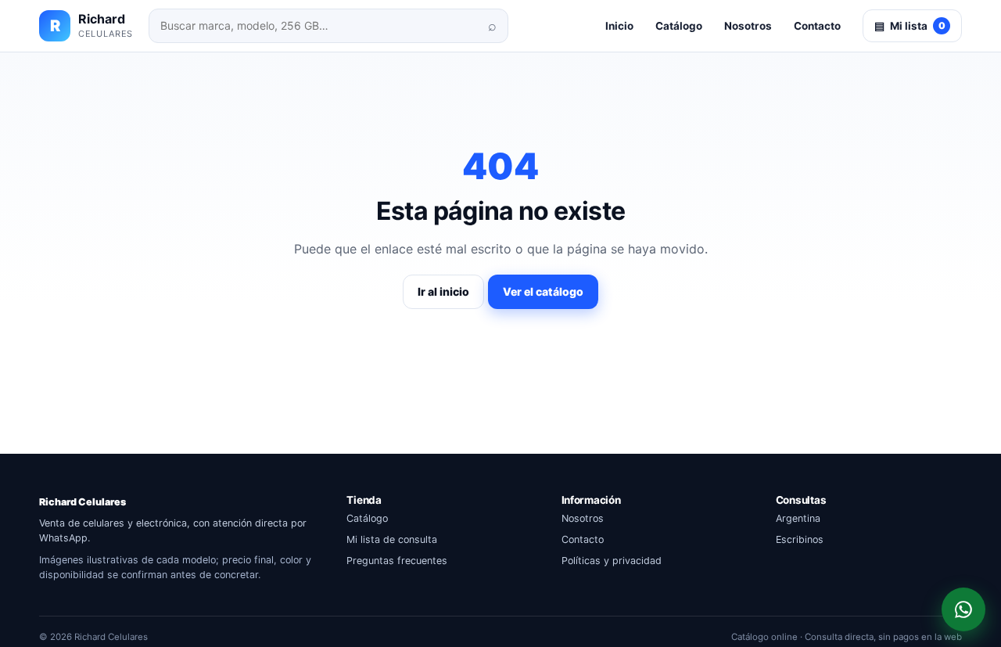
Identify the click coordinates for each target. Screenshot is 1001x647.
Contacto (817, 26)
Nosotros (748, 26)
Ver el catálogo (543, 291)
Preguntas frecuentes (396, 560)
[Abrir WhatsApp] (963, 609)
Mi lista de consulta (391, 539)
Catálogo (678, 26)
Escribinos (799, 539)
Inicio (619, 26)
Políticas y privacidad (611, 560)
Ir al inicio (443, 291)
